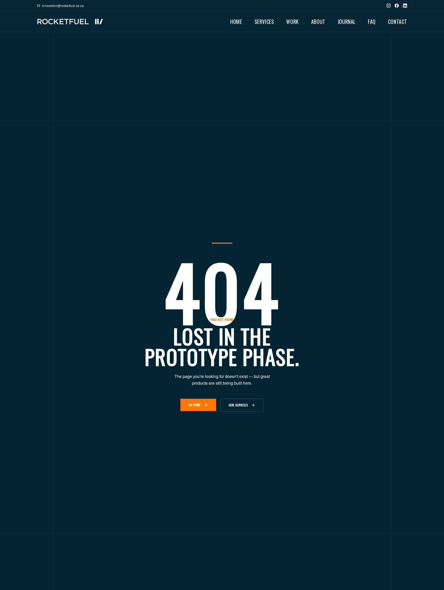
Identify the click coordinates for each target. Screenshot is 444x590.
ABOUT (318, 21)
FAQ (372, 21)
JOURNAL (347, 21)
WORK (292, 21)
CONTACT (397, 21)
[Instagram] (388, 6)
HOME (236, 21)
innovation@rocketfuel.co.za (63, 6)
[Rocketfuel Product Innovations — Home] (70, 21)
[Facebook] (397, 6)
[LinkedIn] (405, 6)
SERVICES (264, 21)
